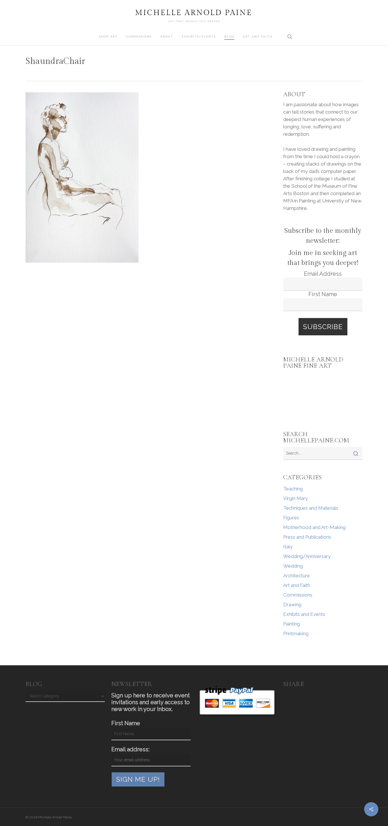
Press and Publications (307, 537)
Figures (291, 517)
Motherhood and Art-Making (314, 527)
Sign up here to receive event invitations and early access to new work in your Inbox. (150, 702)
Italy (288, 546)
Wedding (293, 566)
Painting (291, 624)
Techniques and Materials (310, 508)
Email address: (130, 749)
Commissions (297, 595)
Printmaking (295, 633)
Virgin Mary (295, 498)
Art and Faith (296, 585)
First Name (322, 294)
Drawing (292, 604)
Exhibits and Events (304, 614)
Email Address (323, 273)
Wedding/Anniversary (307, 556)
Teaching (293, 489)
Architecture (296, 575)
